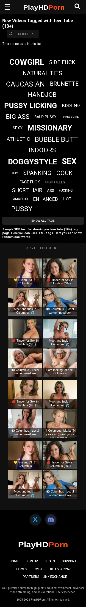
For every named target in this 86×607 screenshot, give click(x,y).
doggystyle (32, 161)
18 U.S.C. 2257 (60, 569)
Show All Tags (43, 220)
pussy (21, 209)
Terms (21, 569)
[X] (35, 519)
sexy (17, 127)
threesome (70, 116)
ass (50, 190)
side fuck (62, 62)
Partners (31, 577)
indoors (42, 150)
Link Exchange (55, 577)
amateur (20, 199)
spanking (37, 172)
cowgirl (26, 62)
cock (64, 173)
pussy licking (30, 105)
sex (69, 161)
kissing (71, 105)
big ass (18, 116)
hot (67, 198)
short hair (27, 190)
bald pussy (45, 116)
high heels (55, 182)
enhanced (45, 199)
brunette (64, 84)
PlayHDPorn (38, 599)
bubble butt (56, 139)
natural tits (42, 73)
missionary (50, 127)
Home (14, 561)
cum (15, 173)
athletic (18, 139)
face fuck (29, 182)
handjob (42, 94)
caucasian (25, 84)
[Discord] (50, 519)
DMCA (37, 569)
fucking (66, 190)
